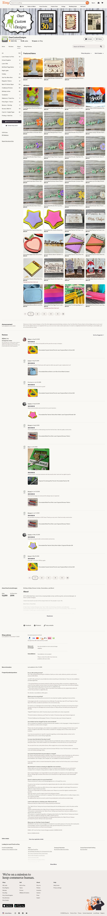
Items (3, 46)
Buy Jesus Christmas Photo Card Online (38, 853)
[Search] (87, 3)
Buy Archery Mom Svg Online (61, 849)
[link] (25, 314)
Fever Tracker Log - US (33, 861)
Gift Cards (82, 6)
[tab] (11, 53)
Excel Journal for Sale (33, 857)
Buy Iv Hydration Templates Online (36, 859)
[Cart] (102, 3)
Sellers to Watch (32, 6)
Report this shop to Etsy (8, 141)
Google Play (19, 905)
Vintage (63, 6)
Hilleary (29, 339)
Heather (30, 403)
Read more (50, 616)
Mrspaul (30, 425)
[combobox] (47, 3)
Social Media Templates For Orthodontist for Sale (40, 851)
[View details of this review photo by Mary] (38, 459)
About (18, 46)
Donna (29, 556)
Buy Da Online (83, 849)
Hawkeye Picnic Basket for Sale (9, 849)
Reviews (11, 46)
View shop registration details (36, 839)
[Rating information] (10, 41)
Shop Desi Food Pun (33, 849)
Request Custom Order (12, 121)
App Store (8, 905)
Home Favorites (43, 6)
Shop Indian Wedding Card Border (36, 855)
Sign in (93, 2)
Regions (102, 913)
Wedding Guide (73, 6)
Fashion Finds (54, 6)
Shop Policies (28, 46)
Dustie (29, 360)
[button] (88, 39)
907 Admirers (5, 135)
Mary (29, 446)
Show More (53, 864)
